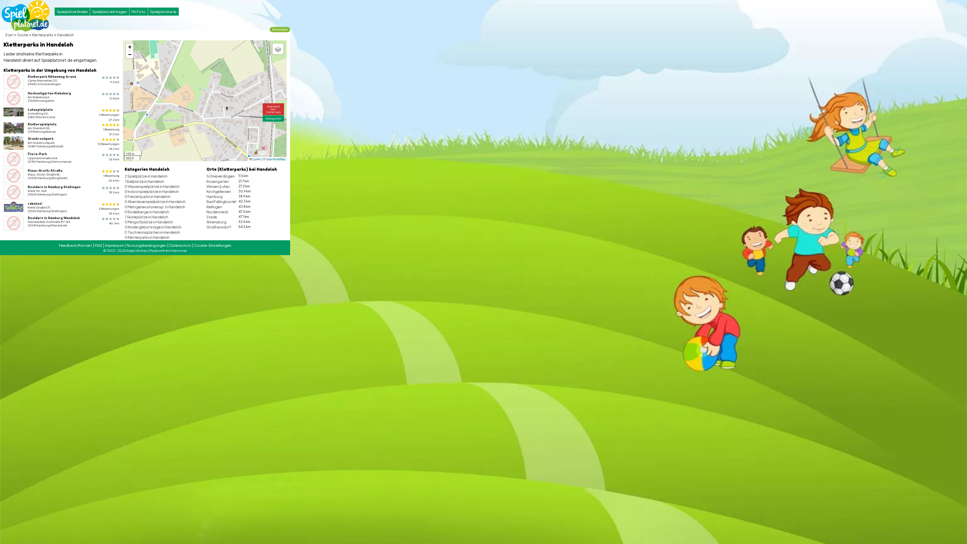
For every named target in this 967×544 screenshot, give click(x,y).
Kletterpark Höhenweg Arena (52, 77)
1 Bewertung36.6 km (111, 178)
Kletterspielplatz (42, 124)
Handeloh (65, 34)
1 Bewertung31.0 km (111, 132)
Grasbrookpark (40, 139)
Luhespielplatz (40, 110)
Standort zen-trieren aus (273, 109)
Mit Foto (138, 11)
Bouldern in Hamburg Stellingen (54, 187)
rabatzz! (35, 203)
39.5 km (114, 192)
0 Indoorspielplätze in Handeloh (152, 191)
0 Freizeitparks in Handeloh (147, 196)
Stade (211, 217)
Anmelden (280, 29)
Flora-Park (37, 154)
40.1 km (114, 223)
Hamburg (214, 196)
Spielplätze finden (72, 11)
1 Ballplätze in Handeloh (144, 181)
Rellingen (214, 207)
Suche (22, 34)
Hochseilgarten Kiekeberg (49, 93)
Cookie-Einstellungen (212, 245)
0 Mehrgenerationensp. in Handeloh (155, 207)
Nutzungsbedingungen (146, 245)
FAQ (98, 245)
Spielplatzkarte (163, 11)
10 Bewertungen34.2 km (108, 146)
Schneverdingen (220, 176)
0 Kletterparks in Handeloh (147, 237)
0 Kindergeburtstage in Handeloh (153, 227)
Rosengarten (217, 181)
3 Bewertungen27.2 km (109, 117)
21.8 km (114, 98)
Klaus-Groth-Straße (45, 170)
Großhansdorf (218, 227)
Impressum (114, 245)
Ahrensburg (216, 222)
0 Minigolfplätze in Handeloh (149, 222)
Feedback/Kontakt (75, 245)
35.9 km (114, 159)
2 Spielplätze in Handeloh (146, 176)
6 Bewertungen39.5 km (109, 211)
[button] (129, 47)
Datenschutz (180, 245)
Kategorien (273, 118)
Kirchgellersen (218, 191)
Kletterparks (42, 34)
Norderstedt (217, 212)
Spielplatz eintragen (109, 11)
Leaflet (256, 159)
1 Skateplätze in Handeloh (146, 217)
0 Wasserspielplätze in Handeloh (152, 186)
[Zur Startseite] (26, 15)
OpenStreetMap (275, 159)
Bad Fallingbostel (221, 201)
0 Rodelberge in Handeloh (147, 212)
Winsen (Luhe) (218, 186)
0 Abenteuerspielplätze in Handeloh (155, 201)
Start (9, 34)
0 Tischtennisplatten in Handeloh (152, 232)
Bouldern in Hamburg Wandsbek (54, 218)
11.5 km (114, 82)
